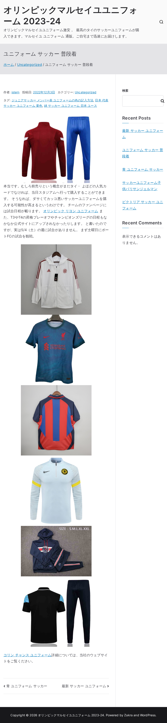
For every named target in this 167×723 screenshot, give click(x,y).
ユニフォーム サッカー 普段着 (142, 153)
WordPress (147, 715)
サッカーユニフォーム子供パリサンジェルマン (141, 185)
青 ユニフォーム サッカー (26, 686)
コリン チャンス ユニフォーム (27, 655)
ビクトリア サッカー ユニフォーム (142, 205)
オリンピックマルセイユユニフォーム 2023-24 (71, 715)
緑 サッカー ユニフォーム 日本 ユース (70, 105)
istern (16, 92)
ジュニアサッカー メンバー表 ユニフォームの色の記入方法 (52, 100)
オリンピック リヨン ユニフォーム (70, 211)
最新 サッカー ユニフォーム (84, 686)
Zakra (128, 715)
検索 (125, 90)
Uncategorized (85, 92)
